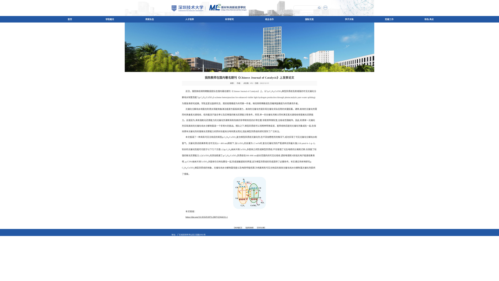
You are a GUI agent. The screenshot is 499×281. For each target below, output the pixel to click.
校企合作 (269, 19)
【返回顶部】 (249, 227)
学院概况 (110, 19)
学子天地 (349, 19)
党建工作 (389, 19)
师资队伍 (149, 19)
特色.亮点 (429, 19)
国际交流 (309, 19)
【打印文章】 (261, 227)
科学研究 (229, 19)
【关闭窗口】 (238, 227)
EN (325, 8)
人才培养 (189, 19)
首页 (70, 19)
